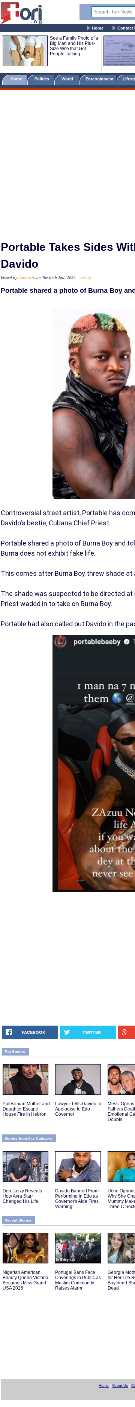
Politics (42, 79)
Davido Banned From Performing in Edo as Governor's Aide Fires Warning (77, 1198)
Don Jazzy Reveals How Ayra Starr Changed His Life (22, 1196)
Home (98, 28)
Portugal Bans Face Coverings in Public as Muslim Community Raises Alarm (78, 1280)
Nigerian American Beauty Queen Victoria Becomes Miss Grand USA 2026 (25, 1280)
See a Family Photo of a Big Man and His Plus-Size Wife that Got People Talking (74, 46)
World (68, 79)
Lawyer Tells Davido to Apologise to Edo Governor (78, 1109)
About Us (120, 1385)
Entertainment (99, 79)
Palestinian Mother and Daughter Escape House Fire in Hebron (26, 1109)
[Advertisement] (67, 162)
